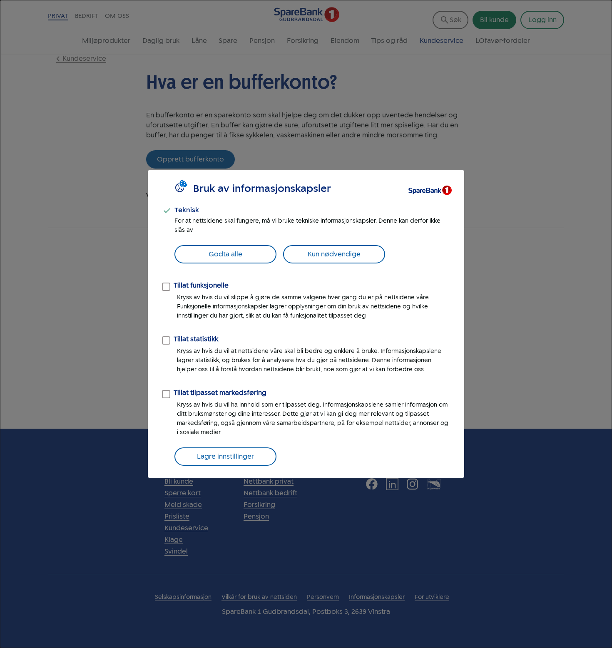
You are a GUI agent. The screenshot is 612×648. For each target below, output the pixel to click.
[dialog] (306, 324)
